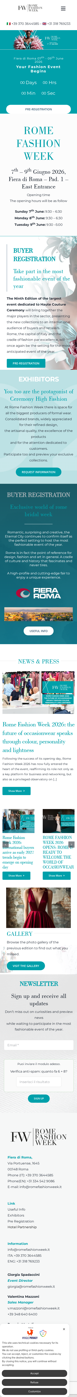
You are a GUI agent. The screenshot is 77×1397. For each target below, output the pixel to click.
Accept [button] (34, 1373)
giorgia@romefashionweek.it (31, 1287)
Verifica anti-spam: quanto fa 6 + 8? (38, 1071)
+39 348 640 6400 (22, 1314)
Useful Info (16, 1209)
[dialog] (34, 1360)
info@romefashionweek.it (41, 1187)
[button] (5, 844)
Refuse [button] (34, 1382)
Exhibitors (16, 1215)
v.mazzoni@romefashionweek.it (34, 1308)
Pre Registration (21, 1221)
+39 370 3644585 (25, 24)
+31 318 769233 (58, 24)
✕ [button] (64, 1329)
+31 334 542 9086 (41, 1181)
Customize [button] (34, 1391)
